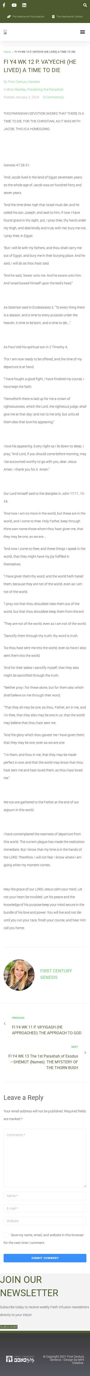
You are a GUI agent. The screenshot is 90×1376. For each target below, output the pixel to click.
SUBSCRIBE (9, 1327)
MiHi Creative (78, 1361)
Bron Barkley (16, 89)
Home (7, 51)
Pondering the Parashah (45, 89)
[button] (85, 5)
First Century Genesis (24, 82)
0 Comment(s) (53, 97)
